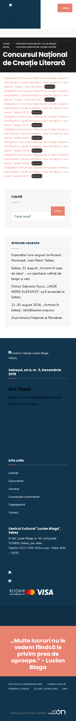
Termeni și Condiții (18, 689)
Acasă (6, 43)
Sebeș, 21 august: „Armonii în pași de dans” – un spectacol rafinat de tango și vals (36, 273)
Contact (13, 513)
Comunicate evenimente (24, 497)
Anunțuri (13, 489)
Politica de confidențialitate (25, 684)
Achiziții (13, 473)
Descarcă (49, 86)
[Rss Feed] (6, 33)
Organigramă (16, 505)
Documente (16, 481)
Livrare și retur (56, 684)
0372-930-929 (30, 548)
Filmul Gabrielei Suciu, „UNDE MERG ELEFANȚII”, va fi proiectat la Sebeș (37, 291)
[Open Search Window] (70, 33)
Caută (58, 211)
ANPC (65, 689)
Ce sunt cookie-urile (46, 689)
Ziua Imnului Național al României (36, 318)
